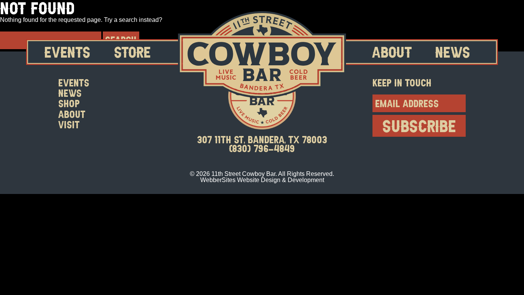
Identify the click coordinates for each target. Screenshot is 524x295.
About (392, 52)
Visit (69, 124)
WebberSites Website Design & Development (262, 180)
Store (132, 52)
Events (67, 52)
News (452, 52)
